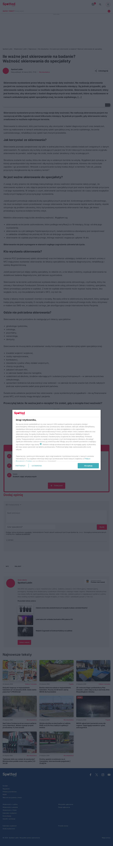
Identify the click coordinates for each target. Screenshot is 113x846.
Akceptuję (88, 466)
